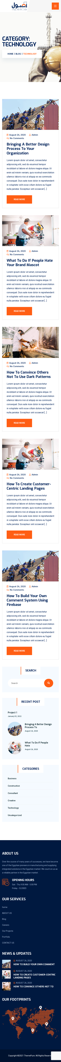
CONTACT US (8, 943)
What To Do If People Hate (36, 744)
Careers (5, 925)
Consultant (13, 793)
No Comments (16, 138)
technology (13, 808)
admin (34, 135)
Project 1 (12, 712)
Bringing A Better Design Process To (38, 726)
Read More (19, 199)
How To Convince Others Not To (33, 986)
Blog (4, 919)
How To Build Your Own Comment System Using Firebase (27, 600)
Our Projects (7, 931)
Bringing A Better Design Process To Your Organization (28, 149)
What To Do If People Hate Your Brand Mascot (30, 262)
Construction (14, 786)
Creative (11, 801)
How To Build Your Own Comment (34, 964)
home (4, 907)
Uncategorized (15, 815)
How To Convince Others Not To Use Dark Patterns (29, 374)
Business (12, 778)
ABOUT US (7, 913)
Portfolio (6, 937)
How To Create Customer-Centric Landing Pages (29, 486)
